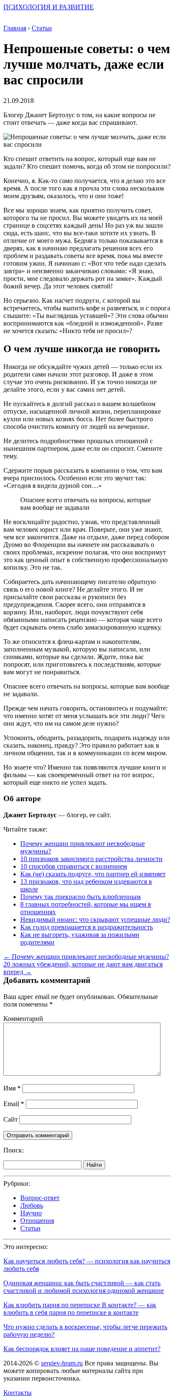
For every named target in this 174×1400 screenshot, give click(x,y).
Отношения (37, 1220)
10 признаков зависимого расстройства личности (91, 858)
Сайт (10, 1119)
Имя (12, 1088)
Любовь (31, 1205)
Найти (94, 1165)
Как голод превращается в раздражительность (86, 927)
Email (13, 1103)
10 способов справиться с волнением (73, 866)
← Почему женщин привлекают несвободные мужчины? (86, 956)
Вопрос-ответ (40, 1197)
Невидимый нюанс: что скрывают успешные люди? (95, 919)
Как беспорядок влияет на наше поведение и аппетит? (81, 1348)
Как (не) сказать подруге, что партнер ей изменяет (93, 874)
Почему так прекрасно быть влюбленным (80, 896)
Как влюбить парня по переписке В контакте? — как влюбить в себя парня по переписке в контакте (79, 1308)
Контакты (17, 1392)
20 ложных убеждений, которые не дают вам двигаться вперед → (83, 968)
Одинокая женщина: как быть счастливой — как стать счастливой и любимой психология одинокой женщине (83, 1286)
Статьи (30, 1228)
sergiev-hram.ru (62, 1363)
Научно (31, 1213)
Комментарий (23, 1018)
